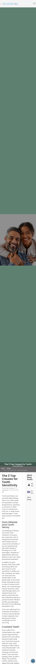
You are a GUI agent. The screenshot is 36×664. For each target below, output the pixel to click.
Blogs (9, 468)
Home (3, 468)
